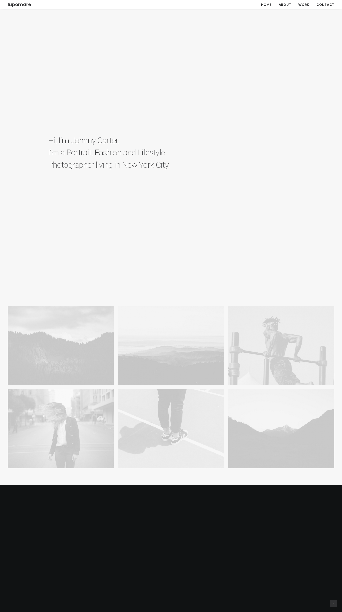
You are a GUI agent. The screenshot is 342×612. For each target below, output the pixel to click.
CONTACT (325, 4)
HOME (266, 4)
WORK (303, 4)
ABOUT (285, 4)
